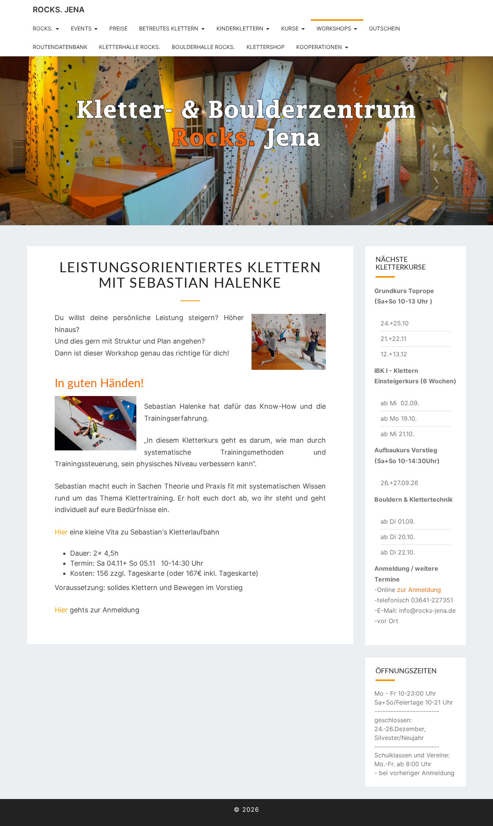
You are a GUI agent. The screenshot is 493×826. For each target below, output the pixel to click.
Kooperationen (319, 47)
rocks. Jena (58, 9)
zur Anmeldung (419, 589)
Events (81, 28)
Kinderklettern (239, 28)
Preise (118, 28)
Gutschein (384, 28)
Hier (61, 532)
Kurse (289, 28)
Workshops (334, 28)
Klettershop (265, 47)
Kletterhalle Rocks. (129, 47)
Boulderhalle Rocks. (203, 47)
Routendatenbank (60, 47)
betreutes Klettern (168, 28)
